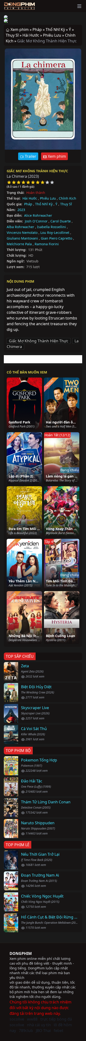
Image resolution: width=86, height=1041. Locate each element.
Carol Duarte (60, 221)
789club (26, 1030)
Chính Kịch (67, 198)
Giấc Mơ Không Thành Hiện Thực (37, 171)
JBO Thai (43, 1030)
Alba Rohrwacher (20, 227)
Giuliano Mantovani (22, 238)
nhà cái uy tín (39, 1024)
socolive (17, 1019)
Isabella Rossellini (51, 227)
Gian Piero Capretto (56, 238)
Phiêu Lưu (48, 198)
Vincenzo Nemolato (22, 232)
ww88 (32, 1019)
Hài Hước (29, 198)
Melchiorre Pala (19, 244)
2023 (21, 209)
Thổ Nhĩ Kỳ (44, 204)
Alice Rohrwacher (38, 215)
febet (58, 1030)
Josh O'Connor (36, 221)
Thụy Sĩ (66, 204)
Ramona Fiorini (47, 244)
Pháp (28, 204)
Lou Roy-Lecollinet (54, 232)
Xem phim (56, 156)
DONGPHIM (21, 953)
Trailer (30, 156)
